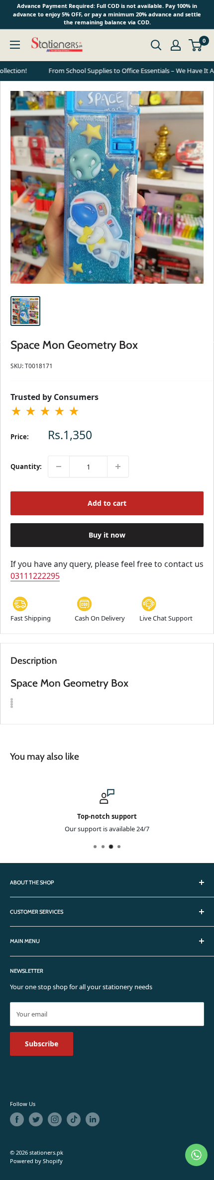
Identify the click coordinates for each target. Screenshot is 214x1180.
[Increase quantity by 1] (117, 466)
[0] (196, 45)
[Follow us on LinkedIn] (93, 1119)
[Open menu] (15, 45)
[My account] (176, 45)
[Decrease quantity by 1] (58, 466)
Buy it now (107, 535)
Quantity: (26, 466)
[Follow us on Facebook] (17, 1119)
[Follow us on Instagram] (55, 1119)
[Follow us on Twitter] (36, 1119)
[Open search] (156, 45)
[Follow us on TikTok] (74, 1119)
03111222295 (35, 575)
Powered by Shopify (36, 1161)
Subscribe (41, 1043)
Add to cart (107, 503)
